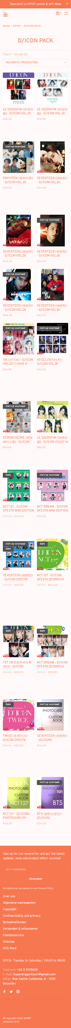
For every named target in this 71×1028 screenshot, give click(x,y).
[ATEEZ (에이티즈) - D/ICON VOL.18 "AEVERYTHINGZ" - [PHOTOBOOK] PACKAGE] (52, 339)
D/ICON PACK (32, 26)
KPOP (17, 26)
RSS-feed (9, 948)
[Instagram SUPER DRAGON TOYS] (18, 992)
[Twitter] (11, 992)
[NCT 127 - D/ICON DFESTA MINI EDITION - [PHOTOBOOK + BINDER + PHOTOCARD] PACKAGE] (18, 486)
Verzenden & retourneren (20, 929)
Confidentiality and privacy (22, 916)
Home (6, 26)
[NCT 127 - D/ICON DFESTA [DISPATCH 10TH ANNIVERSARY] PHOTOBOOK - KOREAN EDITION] (52, 555)
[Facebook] (4, 992)
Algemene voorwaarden (19, 903)
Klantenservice (13, 935)
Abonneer (35, 879)
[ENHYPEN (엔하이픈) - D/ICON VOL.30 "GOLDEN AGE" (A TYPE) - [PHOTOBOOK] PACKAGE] (18, 158)
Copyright (9, 909)
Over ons (9, 896)
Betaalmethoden (14, 922)
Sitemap (9, 942)
